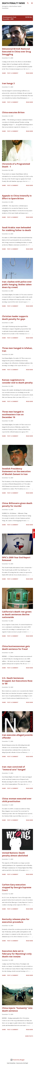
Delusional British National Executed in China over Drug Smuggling (16, 51)
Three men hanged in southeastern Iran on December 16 (13, 414)
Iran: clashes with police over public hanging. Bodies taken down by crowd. (17, 284)
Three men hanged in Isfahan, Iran (17, 349)
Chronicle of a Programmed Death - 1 (16, 165)
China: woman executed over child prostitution (16, 800)
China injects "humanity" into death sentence (17, 1009)
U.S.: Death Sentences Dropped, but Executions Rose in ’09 (17, 681)
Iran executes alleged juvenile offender (17, 736)
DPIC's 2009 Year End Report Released (16, 559)
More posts (29, 1036)
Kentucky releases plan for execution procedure (15, 920)
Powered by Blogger (18, 1060)
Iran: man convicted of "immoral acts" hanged (13, 768)
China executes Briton (13, 112)
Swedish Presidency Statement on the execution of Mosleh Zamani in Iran (16, 471)
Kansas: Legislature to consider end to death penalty (17, 381)
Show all (28, 17)
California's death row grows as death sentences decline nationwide (17, 614)
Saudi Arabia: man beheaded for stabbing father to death (16, 229)
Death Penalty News (13, 3)
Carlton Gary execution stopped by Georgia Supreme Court (16, 887)
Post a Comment (12, 73)
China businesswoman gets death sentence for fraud (16, 647)
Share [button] (4, 73)
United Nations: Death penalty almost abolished (15, 854)
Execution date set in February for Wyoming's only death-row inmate (17, 954)
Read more (29, 73)
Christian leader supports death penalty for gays (15, 317)
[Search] (28, 3)
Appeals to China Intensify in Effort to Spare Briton (17, 197)
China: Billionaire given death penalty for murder (17, 504)
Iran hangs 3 (8, 83)
